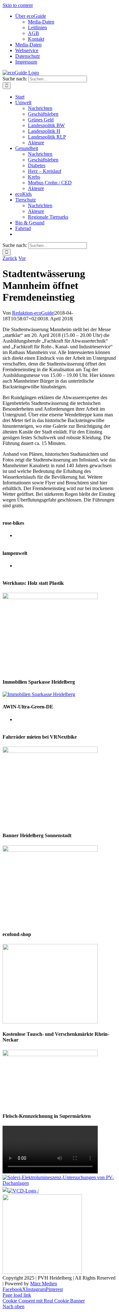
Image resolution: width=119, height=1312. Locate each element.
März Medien (43, 1283)
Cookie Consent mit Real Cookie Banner (44, 1300)
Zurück (10, 258)
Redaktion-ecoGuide (33, 313)
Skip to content (18, 5)
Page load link (17, 1295)
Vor (22, 258)
